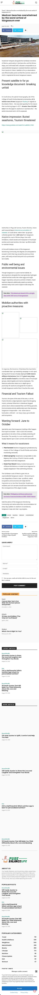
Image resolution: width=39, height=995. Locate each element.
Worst (12, 517)
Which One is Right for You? (12, 631)
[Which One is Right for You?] (30, 635)
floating (25, 101)
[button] (36, 971)
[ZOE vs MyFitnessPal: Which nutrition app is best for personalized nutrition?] (30, 674)
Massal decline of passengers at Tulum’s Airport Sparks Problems (10, 535)
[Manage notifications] (34, 991)
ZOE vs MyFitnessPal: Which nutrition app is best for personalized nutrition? (11, 672)
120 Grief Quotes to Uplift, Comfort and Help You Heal (18, 736)
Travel (3, 10)
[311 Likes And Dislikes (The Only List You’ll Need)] (30, 620)
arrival (9, 515)
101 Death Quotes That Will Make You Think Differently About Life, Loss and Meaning (11, 688)
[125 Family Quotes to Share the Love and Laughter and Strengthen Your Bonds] (30, 659)
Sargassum (6, 517)
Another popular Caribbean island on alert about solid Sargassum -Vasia (29, 535)
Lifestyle (4, 614)
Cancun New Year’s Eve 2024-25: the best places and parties (11, 602)
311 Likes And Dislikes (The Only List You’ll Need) (11, 617)
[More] (25, 30)
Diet (3, 668)
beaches (15, 515)
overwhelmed (29, 515)
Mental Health (6, 653)
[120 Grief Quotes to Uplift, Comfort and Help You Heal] (19, 720)
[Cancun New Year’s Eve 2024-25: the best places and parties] (30, 604)
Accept (19, 988)
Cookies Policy (14, 992)
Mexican (21, 515)
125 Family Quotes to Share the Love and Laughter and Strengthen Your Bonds (11, 657)
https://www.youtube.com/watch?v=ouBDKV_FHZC (18, 125)
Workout (4, 629)
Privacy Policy (24, 992)
